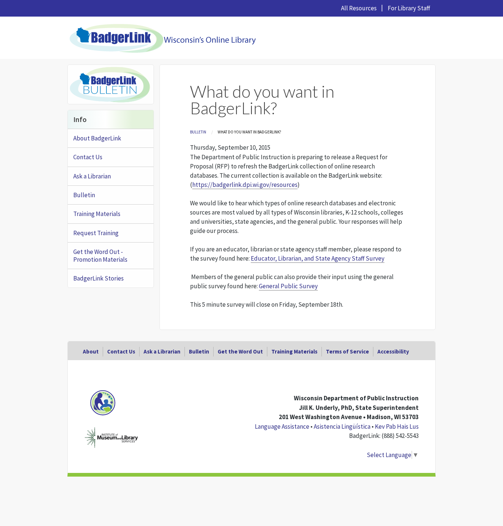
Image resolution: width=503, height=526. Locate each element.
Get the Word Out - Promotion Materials (100, 255)
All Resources (359, 8)
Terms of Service (347, 351)
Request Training (96, 233)
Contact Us (87, 157)
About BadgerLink (97, 138)
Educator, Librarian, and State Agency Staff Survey (317, 258)
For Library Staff (409, 8)
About (91, 351)
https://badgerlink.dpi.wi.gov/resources (245, 185)
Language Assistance (282, 426)
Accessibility (393, 351)
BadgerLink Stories (98, 278)
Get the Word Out (240, 351)
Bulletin (198, 132)
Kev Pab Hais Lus (397, 426)
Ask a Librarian (92, 176)
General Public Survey (288, 286)
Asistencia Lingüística (342, 426)
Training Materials (96, 214)
